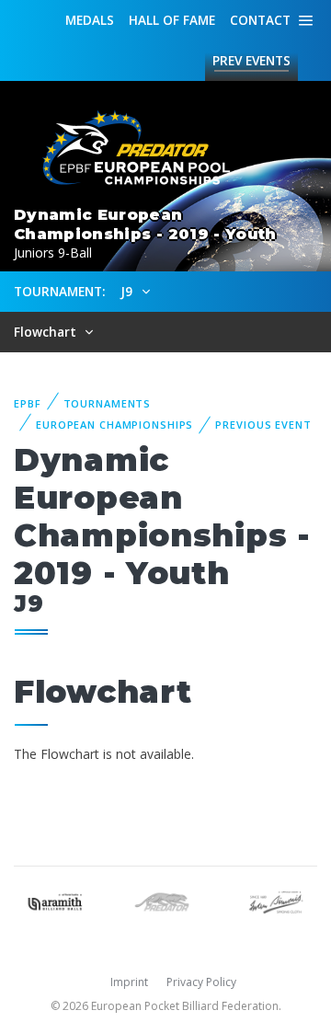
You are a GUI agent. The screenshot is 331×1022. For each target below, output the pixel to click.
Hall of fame (172, 20)
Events (251, 60)
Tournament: (59, 291)
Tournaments (107, 403)
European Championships (114, 424)
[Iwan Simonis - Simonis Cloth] (275, 900)
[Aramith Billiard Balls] (55, 900)
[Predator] (165, 900)
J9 (128, 291)
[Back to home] (129, 148)
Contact (260, 20)
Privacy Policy (201, 982)
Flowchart (47, 331)
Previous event (263, 424)
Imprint (129, 982)
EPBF (27, 403)
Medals (89, 20)
